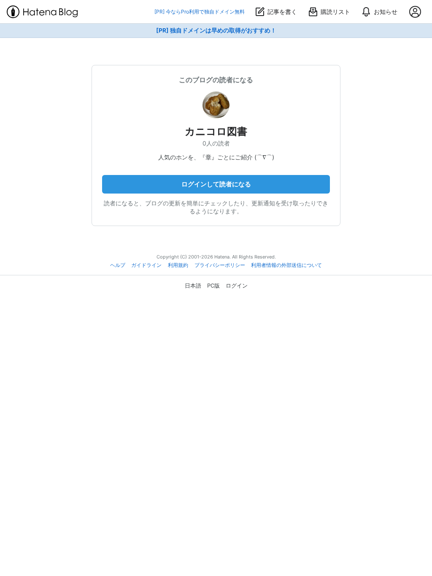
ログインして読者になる (216, 184)
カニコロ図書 (216, 131)
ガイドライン (146, 265)
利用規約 (178, 265)
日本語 (193, 285)
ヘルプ (117, 265)
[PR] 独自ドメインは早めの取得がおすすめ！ (216, 30)
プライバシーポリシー (219, 265)
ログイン (237, 285)
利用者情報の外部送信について (286, 265)
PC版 (213, 285)
